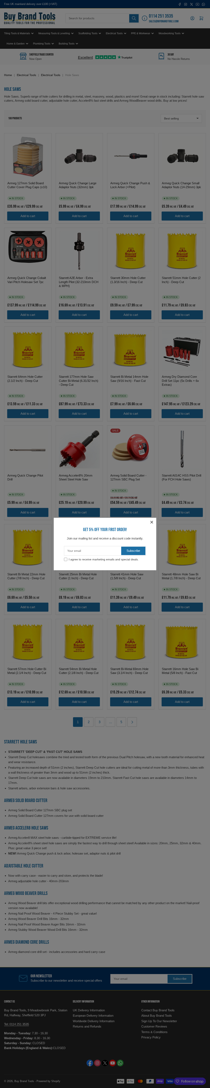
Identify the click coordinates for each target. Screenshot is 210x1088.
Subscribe (133, 550)
